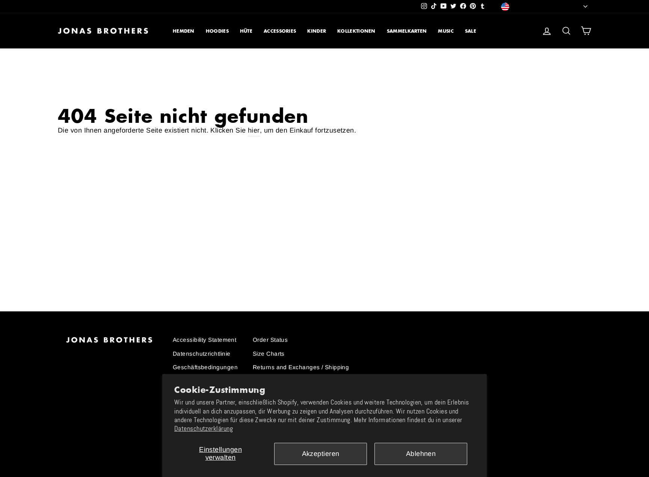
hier (254, 130)
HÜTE (246, 31)
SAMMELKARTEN (407, 31)
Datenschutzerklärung (203, 428)
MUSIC (446, 31)
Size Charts (269, 353)
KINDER (316, 31)
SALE (470, 31)
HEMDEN (184, 31)
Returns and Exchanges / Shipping (301, 367)
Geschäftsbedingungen (205, 367)
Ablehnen (421, 453)
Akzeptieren (321, 453)
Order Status (270, 340)
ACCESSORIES (280, 31)
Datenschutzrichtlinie (201, 353)
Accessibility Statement (204, 340)
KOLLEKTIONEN (356, 31)
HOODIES (217, 31)
